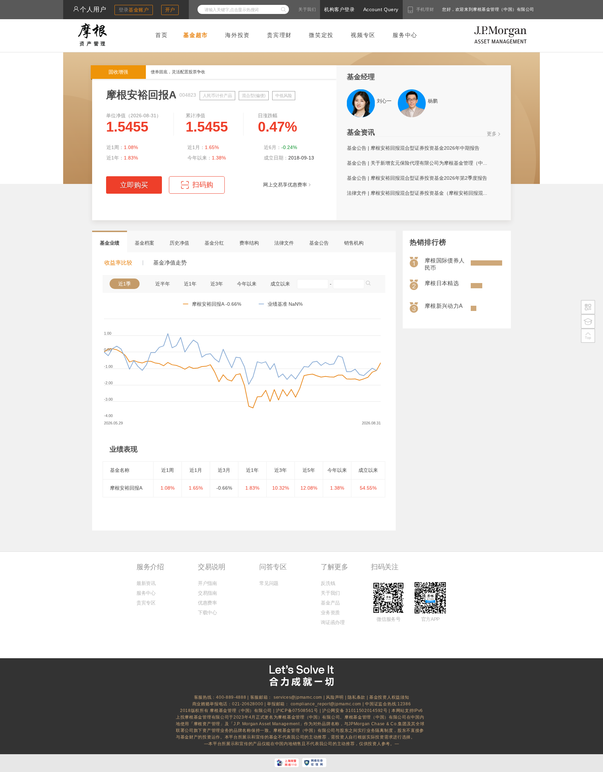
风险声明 (335, 697)
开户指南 (207, 583)
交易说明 (211, 567)
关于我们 (307, 9)
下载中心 (207, 612)
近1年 (190, 284)
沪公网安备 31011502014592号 (355, 710)
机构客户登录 (339, 9)
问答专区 (272, 567)
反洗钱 (328, 583)
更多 (492, 133)
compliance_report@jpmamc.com (327, 704)
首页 (161, 35)
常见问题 (268, 583)
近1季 (124, 284)
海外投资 (237, 35)
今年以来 (246, 284)
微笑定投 (321, 35)
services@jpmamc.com (298, 697)
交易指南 (207, 593)
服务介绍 (150, 567)
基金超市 (195, 35)
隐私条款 (356, 697)
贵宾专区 (146, 603)
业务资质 (330, 612)
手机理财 (425, 9)
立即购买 (134, 185)
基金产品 (330, 603)
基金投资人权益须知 (389, 697)
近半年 (162, 284)
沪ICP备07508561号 (298, 710)
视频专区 (363, 35)
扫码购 (197, 187)
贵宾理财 (279, 35)
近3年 (216, 284)
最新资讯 (146, 583)
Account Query (381, 9)
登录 (134, 10)
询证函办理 (332, 622)
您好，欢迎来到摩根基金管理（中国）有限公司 (466, 9)
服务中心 (405, 35)
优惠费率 (207, 603)
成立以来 (280, 284)
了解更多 (334, 567)
